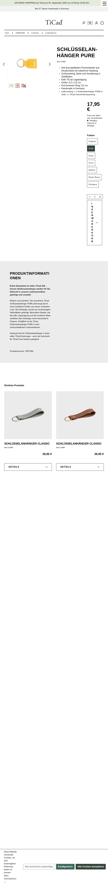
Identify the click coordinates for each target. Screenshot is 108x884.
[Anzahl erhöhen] (100, 196)
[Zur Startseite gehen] (54, 22)
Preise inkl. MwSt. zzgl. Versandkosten (94, 117)
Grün (91, 163)
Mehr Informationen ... (10, 878)
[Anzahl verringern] (89, 196)
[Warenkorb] (102, 23)
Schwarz (93, 184)
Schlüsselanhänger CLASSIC (27, 443)
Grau (91, 155)
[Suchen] (83, 23)
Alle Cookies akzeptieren (90, 866)
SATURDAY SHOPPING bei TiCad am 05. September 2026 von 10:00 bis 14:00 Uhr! (51, 3)
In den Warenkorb (92, 223)
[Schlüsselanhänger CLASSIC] (28, 415)
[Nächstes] (50, 63)
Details (14, 467)
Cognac (92, 141)
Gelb (91, 148)
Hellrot (92, 170)
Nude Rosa (94, 177)
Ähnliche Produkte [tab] (14, 385)
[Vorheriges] (4, 63)
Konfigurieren (65, 866)
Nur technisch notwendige (39, 866)
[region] (28, 67)
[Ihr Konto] (96, 23)
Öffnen (104, 3)
